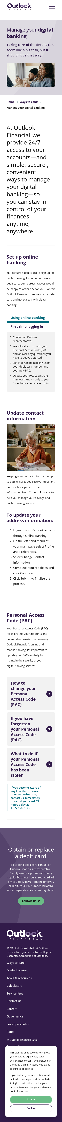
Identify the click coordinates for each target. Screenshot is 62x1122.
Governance (15, 1016)
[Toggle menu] (52, 7)
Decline (31, 1108)
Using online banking (28, 317)
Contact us (29, 901)
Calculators (14, 986)
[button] (31, 693)
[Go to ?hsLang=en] (19, 6)
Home (10, 102)
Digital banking (17, 970)
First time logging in (27, 326)
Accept (31, 1099)
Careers (12, 1009)
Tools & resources (19, 978)
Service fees (15, 993)
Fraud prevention (18, 1024)
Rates (10, 1032)
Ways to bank (29, 102)
